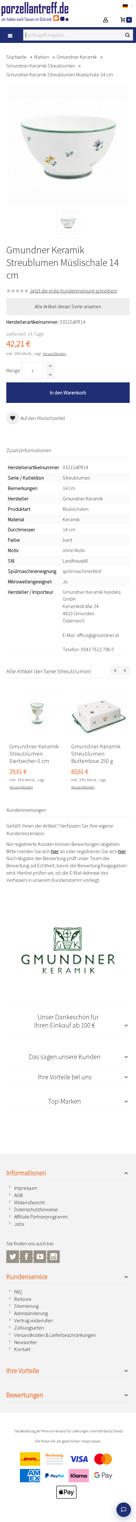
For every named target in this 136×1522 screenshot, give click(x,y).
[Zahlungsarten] (68, 1477)
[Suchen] (127, 35)
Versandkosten (54, 353)
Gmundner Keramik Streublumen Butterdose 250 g (96, 753)
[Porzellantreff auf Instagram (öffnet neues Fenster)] (53, 1256)
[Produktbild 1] (68, 222)
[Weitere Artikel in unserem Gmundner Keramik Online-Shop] (68, 950)
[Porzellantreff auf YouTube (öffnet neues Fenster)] (40, 1256)
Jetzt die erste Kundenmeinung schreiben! (73, 290)
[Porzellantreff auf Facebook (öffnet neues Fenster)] (27, 1256)
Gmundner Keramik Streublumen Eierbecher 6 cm (34, 753)
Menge (13, 370)
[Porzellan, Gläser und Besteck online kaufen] (41, 11)
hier (55, 851)
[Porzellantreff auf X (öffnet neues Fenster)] (13, 1256)
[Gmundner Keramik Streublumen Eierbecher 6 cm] (37, 712)
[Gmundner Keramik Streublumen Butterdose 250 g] (99, 712)
